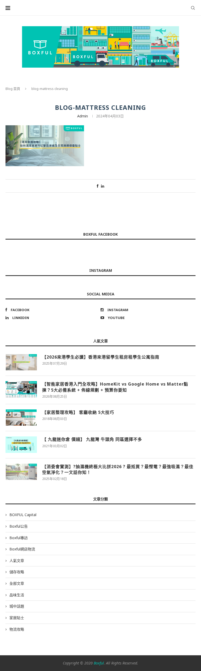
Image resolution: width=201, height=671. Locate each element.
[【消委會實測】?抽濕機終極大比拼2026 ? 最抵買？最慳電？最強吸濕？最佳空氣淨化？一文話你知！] (21, 472)
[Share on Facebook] (97, 185)
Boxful (99, 663)
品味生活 (16, 594)
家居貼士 (16, 617)
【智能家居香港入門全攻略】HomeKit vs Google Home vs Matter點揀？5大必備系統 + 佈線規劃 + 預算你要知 (115, 387)
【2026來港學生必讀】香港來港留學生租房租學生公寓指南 (100, 357)
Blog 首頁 (12, 88)
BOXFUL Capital (22, 514)
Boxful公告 (18, 526)
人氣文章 (16, 560)
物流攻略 (16, 629)
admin (82, 115)
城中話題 (16, 606)
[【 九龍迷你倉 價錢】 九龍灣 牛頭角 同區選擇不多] (21, 444)
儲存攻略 (16, 571)
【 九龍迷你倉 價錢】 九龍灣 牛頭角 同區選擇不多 (92, 439)
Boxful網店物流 (22, 548)
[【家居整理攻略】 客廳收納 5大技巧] (21, 417)
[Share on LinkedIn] (102, 185)
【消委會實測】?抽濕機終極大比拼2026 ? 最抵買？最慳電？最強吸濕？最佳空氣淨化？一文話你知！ (117, 469)
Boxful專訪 (18, 537)
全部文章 (16, 583)
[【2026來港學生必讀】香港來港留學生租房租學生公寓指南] (21, 362)
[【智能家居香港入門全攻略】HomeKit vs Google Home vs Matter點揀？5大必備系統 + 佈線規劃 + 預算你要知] (21, 389)
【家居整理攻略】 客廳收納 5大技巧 (78, 412)
